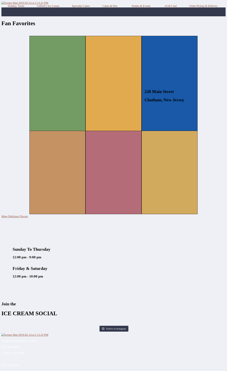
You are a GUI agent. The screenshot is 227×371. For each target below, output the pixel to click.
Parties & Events (141, 6)
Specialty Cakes (81, 6)
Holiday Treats (16, 6)
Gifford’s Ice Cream (48, 6)
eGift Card (171, 6)
